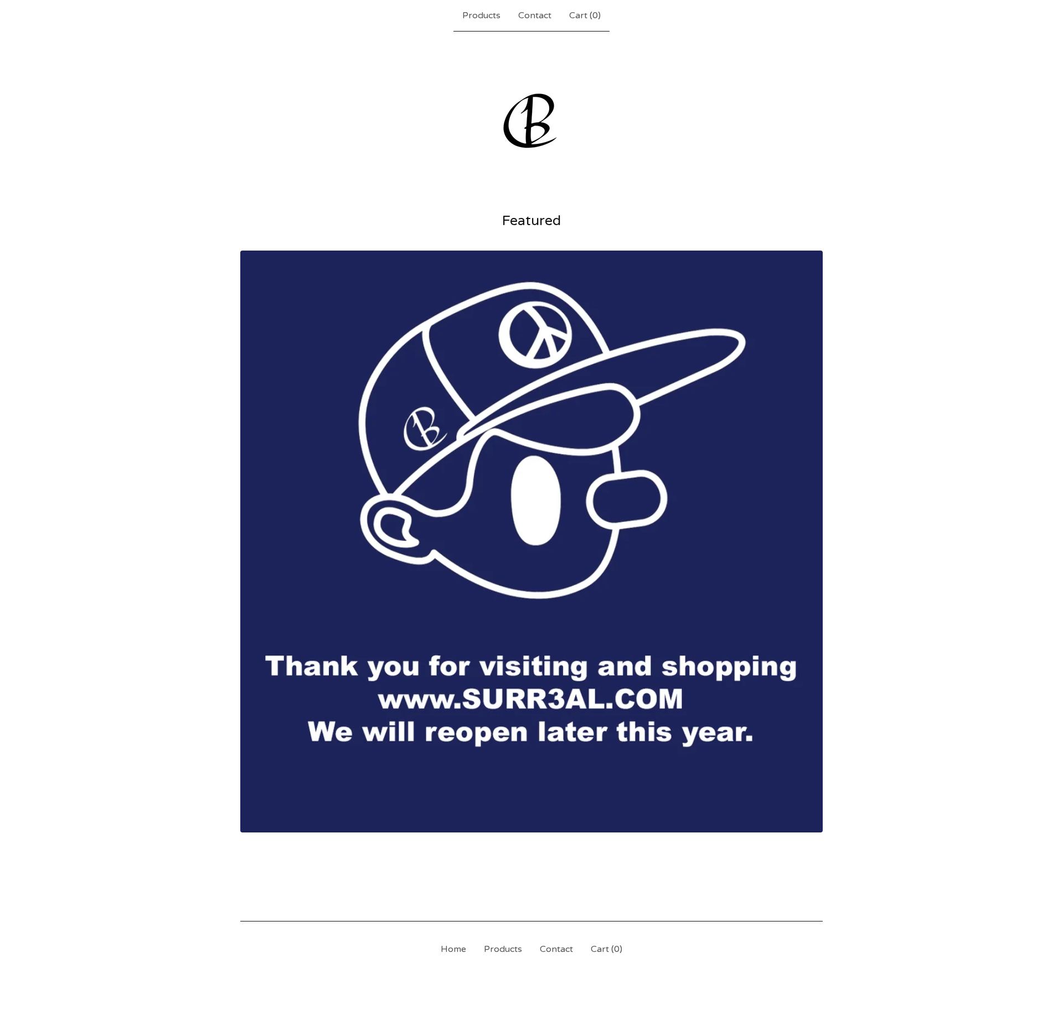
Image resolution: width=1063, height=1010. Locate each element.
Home (453, 949)
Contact (534, 15)
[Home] (531, 121)
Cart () (585, 15)
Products (481, 15)
